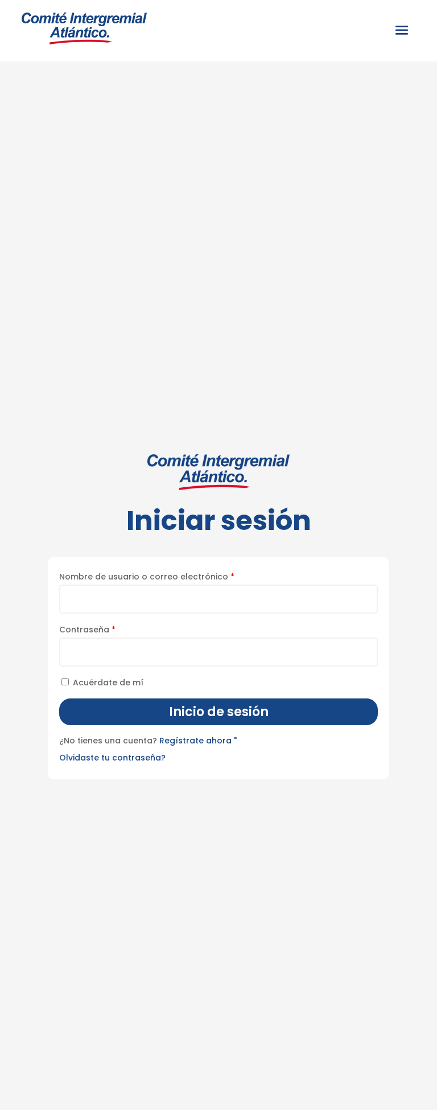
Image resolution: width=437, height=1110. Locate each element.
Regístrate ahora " (198, 740)
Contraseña (87, 629)
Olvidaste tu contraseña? (112, 757)
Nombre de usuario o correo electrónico (146, 576)
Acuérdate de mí (108, 682)
